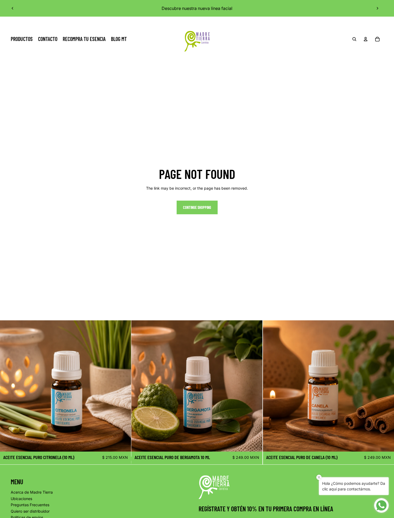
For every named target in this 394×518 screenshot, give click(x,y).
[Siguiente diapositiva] (377, 8)
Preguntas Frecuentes (30, 504)
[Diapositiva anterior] (12, 8)
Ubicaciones (21, 498)
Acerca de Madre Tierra (32, 492)
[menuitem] (22, 39)
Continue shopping (197, 207)
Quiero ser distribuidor (30, 511)
